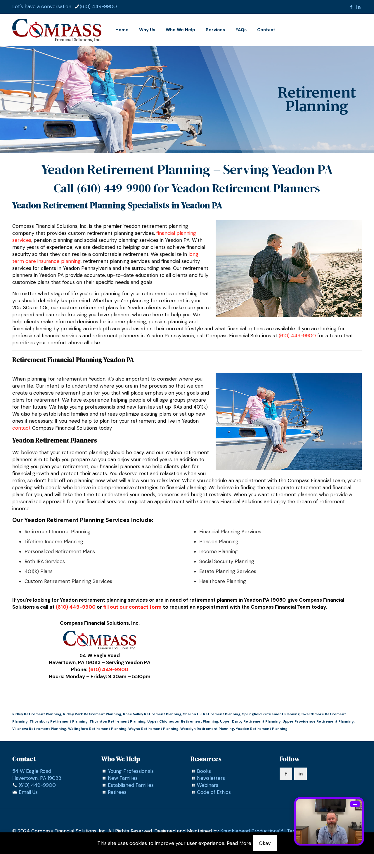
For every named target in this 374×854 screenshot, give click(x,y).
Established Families (131, 785)
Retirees (117, 792)
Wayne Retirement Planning (153, 728)
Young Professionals (131, 771)
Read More (239, 843)
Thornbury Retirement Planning (59, 721)
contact (21, 428)
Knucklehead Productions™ (251, 831)
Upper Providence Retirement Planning (318, 721)
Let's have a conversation (41, 6)
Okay (265, 843)
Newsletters (211, 778)
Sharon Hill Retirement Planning (211, 714)
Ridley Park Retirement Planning (92, 714)
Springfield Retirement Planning (271, 714)
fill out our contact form (132, 607)
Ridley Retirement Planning (36, 714)
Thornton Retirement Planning (117, 721)
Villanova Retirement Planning (39, 728)
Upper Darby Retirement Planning (250, 721)
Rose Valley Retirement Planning (152, 714)
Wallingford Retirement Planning (97, 728)
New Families (123, 778)
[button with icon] (286, 774)
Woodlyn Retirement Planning (207, 728)
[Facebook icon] (351, 7)
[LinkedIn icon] (358, 7)
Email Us (28, 792)
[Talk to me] (329, 821)
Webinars (207, 785)
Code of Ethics (214, 792)
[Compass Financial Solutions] (56, 30)
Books (204, 771)
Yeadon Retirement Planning (262, 728)
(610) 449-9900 (98, 6)
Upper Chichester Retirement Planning (182, 721)
